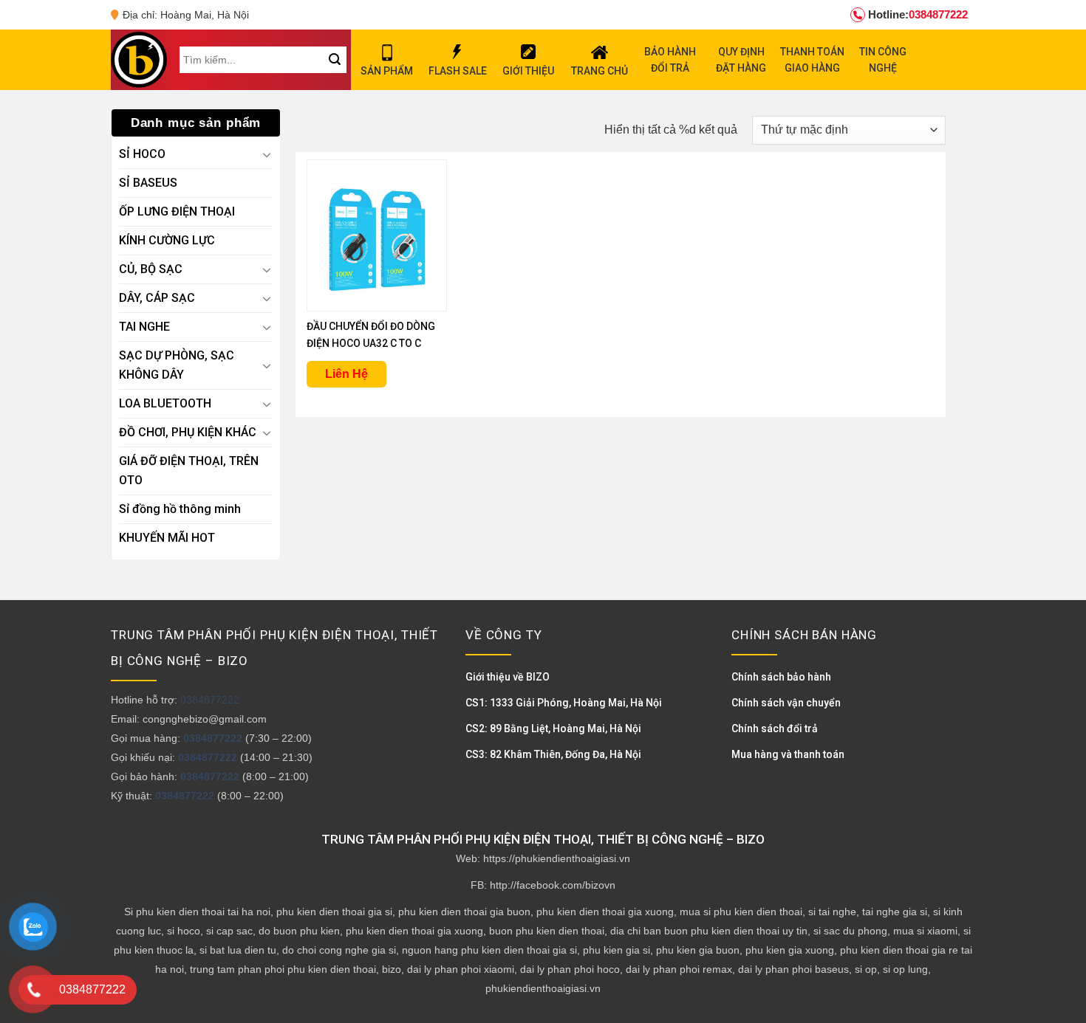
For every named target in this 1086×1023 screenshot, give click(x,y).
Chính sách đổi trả (774, 728)
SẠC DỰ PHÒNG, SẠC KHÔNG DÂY (176, 365)
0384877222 (918, 14)
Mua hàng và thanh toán (787, 754)
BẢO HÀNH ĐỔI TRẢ (670, 60)
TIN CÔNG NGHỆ (882, 60)
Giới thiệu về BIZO (507, 677)
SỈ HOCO (142, 154)
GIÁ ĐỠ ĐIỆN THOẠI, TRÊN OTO (189, 470)
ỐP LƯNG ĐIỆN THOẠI (177, 211)
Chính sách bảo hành (781, 677)
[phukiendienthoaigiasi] (139, 60)
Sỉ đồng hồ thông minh (180, 509)
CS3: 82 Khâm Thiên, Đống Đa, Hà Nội (553, 754)
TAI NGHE (144, 327)
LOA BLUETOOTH (165, 403)
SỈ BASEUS (148, 183)
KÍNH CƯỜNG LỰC (167, 240)
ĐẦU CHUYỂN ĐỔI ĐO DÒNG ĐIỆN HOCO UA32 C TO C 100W (371, 336)
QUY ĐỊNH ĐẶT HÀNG (741, 60)
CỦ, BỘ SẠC (150, 269)
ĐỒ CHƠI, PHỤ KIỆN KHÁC (187, 432)
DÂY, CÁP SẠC (157, 298)
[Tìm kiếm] (334, 59)
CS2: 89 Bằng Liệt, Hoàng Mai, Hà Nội (553, 728)
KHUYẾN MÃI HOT (167, 538)
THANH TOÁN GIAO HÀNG (812, 60)
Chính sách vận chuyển (786, 703)
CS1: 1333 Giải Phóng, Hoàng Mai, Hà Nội (563, 703)
